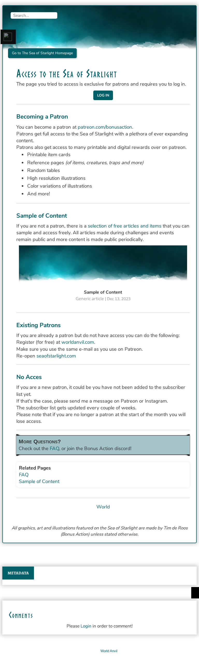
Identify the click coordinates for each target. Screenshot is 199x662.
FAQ (54, 448)
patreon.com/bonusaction (105, 127)
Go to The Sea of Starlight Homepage (42, 53)
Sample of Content (39, 481)
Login (86, 626)
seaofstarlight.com (56, 356)
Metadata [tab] (18, 573)
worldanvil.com (77, 342)
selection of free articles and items (124, 226)
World (103, 507)
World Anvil (109, 651)
